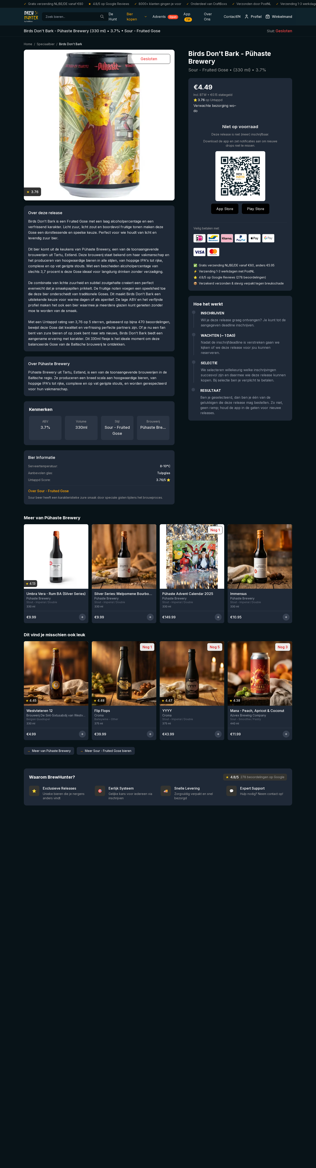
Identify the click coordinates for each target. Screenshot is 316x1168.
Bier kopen (132, 16)
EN (238, 16)
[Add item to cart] (82, 617)
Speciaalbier (46, 44)
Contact (230, 16)
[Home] (31, 17)
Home (28, 44)
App (186, 16)
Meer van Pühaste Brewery (49, 751)
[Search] (102, 16)
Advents (164, 16)
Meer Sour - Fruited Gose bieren (105, 751)
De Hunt (113, 16)
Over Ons (208, 16)
